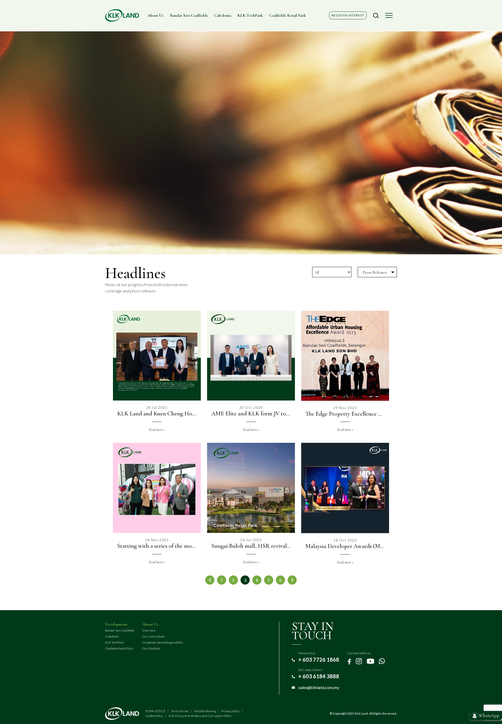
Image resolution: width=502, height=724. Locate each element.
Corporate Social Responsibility (162, 642)
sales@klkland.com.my (318, 687)
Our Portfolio (151, 648)
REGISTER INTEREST (348, 15)
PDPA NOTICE (155, 711)
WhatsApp (488, 715)
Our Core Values (153, 636)
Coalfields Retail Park (287, 15)
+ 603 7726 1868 (318, 659)
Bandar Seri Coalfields (189, 15)
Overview (149, 630)
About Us (155, 15)
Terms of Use (180, 711)
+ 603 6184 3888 (318, 676)
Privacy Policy (230, 711)
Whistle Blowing (205, 711)
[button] (376, 15)
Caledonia (222, 15)
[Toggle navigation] (389, 15)
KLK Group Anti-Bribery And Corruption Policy (200, 716)
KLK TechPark (250, 15)
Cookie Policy (154, 716)
